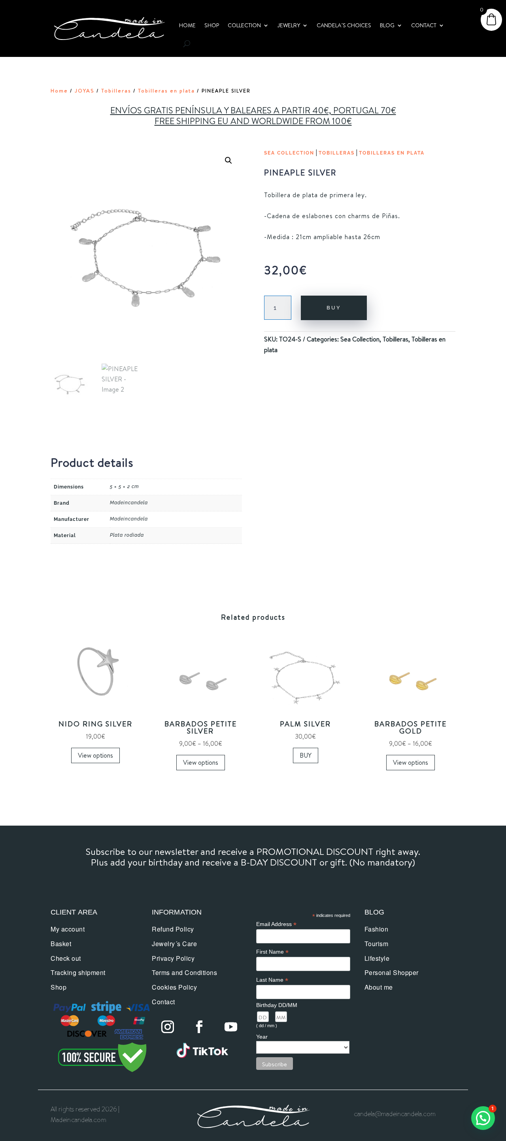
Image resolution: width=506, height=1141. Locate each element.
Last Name (272, 980)
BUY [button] (306, 755)
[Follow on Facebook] (199, 1026)
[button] (228, 160)
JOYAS (84, 90)
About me (378, 987)
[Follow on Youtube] (231, 1026)
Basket (61, 943)
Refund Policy (173, 929)
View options (95, 755)
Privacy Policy (173, 958)
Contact (163, 1001)
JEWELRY (289, 25)
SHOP (211, 25)
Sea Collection (289, 153)
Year (262, 1037)
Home (59, 90)
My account (68, 929)
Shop (58, 987)
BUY (334, 308)
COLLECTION (244, 25)
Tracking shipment (78, 972)
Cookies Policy (174, 987)
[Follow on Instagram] (167, 1026)
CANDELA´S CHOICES (344, 25)
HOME (187, 25)
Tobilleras (116, 90)
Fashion (376, 929)
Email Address (276, 924)
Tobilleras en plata (166, 90)
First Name (272, 952)
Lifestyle (377, 958)
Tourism (376, 943)
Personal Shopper (391, 972)
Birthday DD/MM (276, 1005)
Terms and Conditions (184, 972)
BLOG (387, 25)
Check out (66, 958)
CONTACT (423, 25)
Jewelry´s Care (174, 943)
